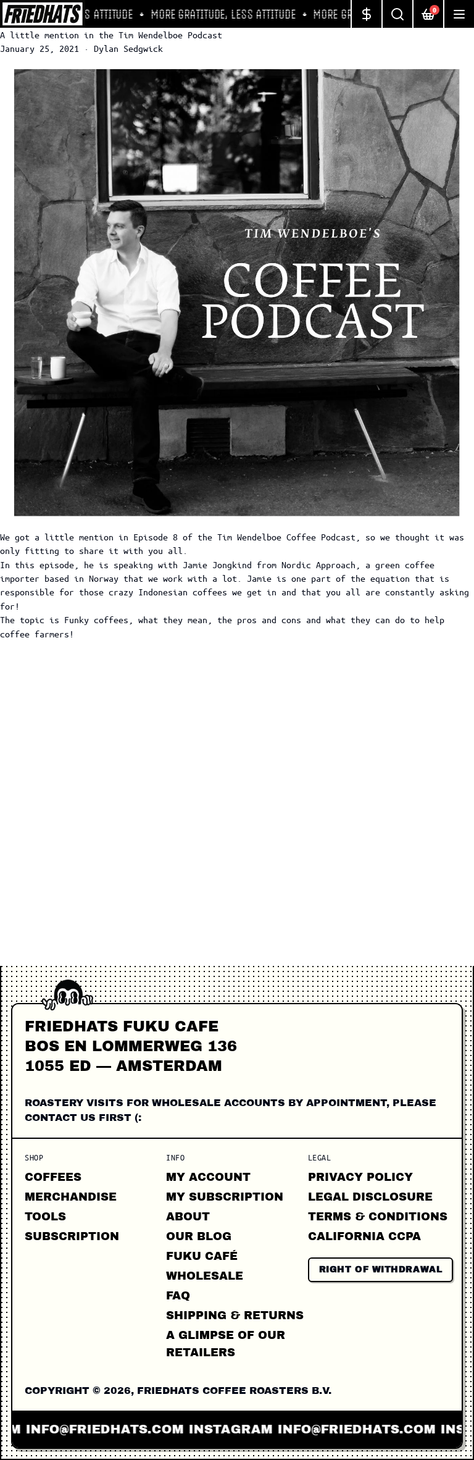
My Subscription (224, 1197)
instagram (202, 1429)
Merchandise (71, 1197)
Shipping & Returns (235, 1315)
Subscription (72, 1236)
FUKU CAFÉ (202, 1256)
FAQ (178, 1296)
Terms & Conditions (377, 1216)
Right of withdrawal (381, 1269)
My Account (208, 1177)
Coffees (53, 1177)
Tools (45, 1216)
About (188, 1216)
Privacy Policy (360, 1177)
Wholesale (204, 1276)
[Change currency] (366, 14)
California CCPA (364, 1236)
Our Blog (198, 1236)
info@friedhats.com (328, 1429)
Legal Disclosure (370, 1197)
